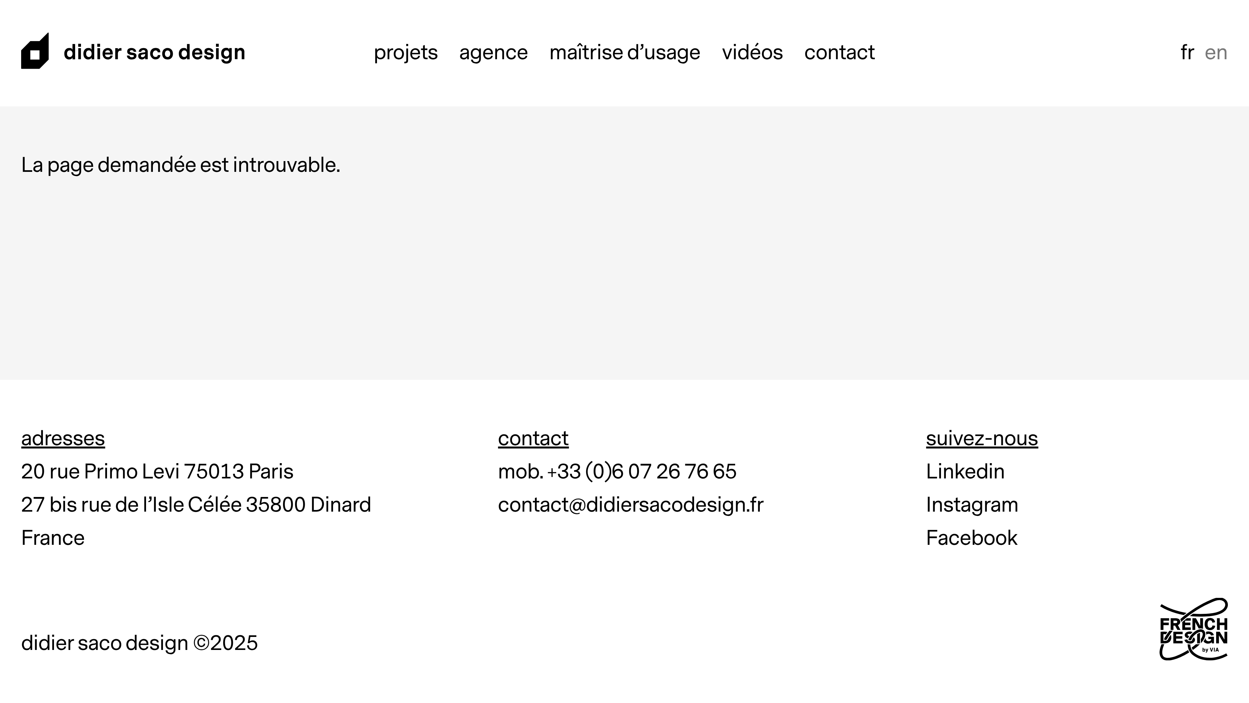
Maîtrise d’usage (625, 53)
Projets (406, 53)
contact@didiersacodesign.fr (631, 505)
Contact (839, 53)
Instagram (972, 505)
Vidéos (752, 53)
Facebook (972, 538)
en (1216, 53)
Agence (493, 53)
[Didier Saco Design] (133, 53)
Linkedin (965, 472)
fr (1188, 53)
